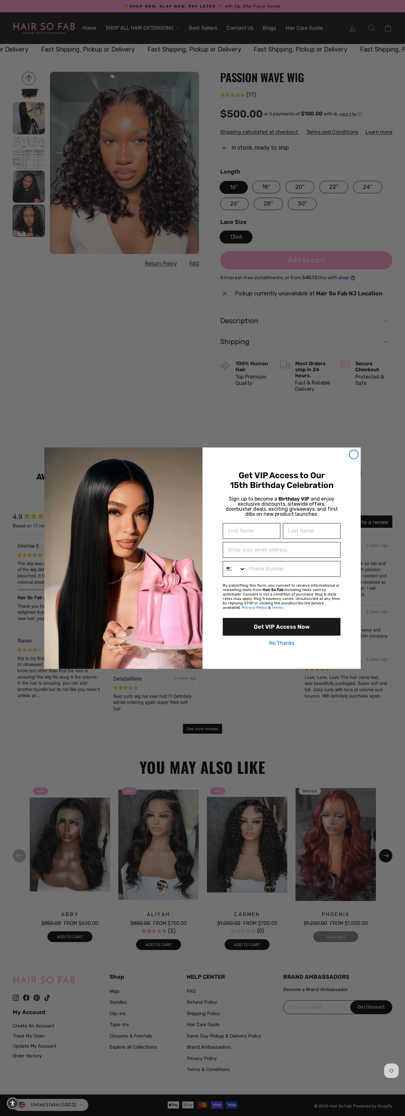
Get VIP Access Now (282, 626)
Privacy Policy (254, 607)
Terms (277, 607)
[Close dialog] (353, 454)
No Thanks (281, 643)
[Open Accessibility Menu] (12, 1103)
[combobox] (234, 568)
